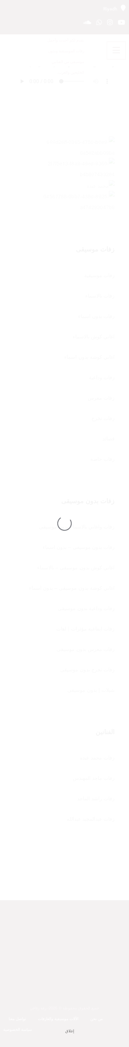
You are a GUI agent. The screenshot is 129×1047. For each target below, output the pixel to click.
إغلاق (69, 1031)
